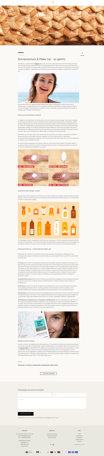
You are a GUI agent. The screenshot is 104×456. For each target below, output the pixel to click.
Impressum (79, 437)
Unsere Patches (52, 437)
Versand (79, 441)
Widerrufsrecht (79, 439)
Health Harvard (54, 365)
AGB (79, 434)
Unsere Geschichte (52, 434)
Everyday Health (36, 365)
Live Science (28, 365)
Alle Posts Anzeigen (49, 373)
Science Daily (21, 365)
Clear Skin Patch (24, 348)
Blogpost (37, 63)
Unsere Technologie (52, 435)
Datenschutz (79, 435)
